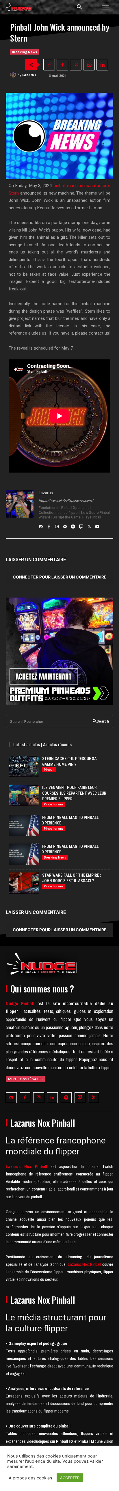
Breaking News (24, 52)
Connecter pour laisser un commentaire (60, 576)
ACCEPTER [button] (69, 1477)
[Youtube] (97, 525)
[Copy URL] (49, 64)
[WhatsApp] (89, 64)
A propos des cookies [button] (30, 1478)
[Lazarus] (14, 75)
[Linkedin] (102, 64)
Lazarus (29, 74)
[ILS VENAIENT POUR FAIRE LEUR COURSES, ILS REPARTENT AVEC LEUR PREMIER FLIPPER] (24, 795)
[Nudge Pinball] (19, 8)
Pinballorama (54, 804)
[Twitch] (81, 525)
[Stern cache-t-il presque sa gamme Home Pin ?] (24, 766)
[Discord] (41, 525)
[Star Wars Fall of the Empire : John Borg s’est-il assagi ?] (24, 883)
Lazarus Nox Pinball (84, 1264)
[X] (75, 64)
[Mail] (65, 525)
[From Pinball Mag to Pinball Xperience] (24, 825)
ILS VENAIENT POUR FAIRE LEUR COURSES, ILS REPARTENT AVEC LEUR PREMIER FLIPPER (74, 793)
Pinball (49, 770)
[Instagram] (57, 525)
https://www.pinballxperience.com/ (66, 500)
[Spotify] (73, 525)
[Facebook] (62, 64)
